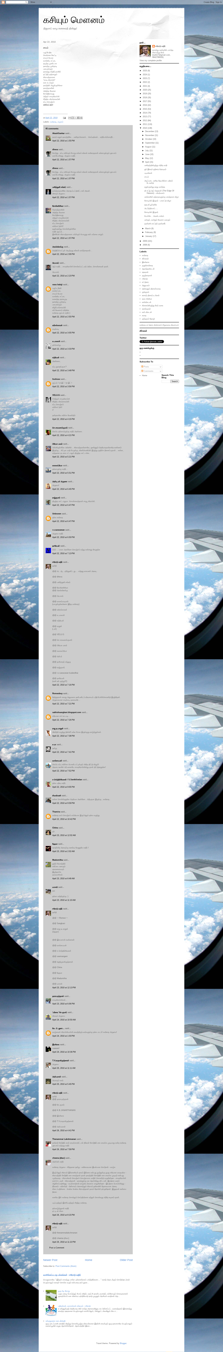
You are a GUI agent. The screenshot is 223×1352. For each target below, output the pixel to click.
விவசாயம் (175, 325)
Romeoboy (57, 693)
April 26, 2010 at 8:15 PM (63, 1215)
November (150, 135)
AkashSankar (58, 133)
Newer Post (50, 1260)
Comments (148, 371)
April (147, 162)
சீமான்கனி (56, 795)
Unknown (56, 514)
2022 (145, 82)
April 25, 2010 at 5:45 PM (63, 1084)
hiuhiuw (56, 379)
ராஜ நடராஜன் (57, 728)
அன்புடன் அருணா (59, 481)
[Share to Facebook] (78, 117)
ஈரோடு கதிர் (57, 562)
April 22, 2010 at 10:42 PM (64, 819)
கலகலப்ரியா (57, 465)
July (147, 150)
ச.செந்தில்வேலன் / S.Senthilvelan (67, 779)
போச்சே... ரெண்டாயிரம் (154, 216)
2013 (145, 116)
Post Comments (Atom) (66, 1266)
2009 (145, 241)
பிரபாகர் (55, 263)
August (148, 147)
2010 (145, 128)
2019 (145, 93)
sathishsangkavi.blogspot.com (66, 712)
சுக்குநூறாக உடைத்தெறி (55, 1321)
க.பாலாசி (56, 341)
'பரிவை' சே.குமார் (59, 1012)
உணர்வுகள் (146, 309)
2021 (145, 86)
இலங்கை (145, 262)
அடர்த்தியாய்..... (151, 208)
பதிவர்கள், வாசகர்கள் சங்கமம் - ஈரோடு (74, 1306)
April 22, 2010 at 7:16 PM (63, 685)
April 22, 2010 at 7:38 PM (63, 736)
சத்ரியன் (55, 357)
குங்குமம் (145, 292)
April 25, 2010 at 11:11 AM (63, 1068)
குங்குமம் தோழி (148, 319)
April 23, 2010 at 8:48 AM (63, 878)
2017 (145, 101)
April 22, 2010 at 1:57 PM (63, 159)
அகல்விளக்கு (57, 247)
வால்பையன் (57, 761)
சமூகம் (60, 122)
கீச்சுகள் (145, 259)
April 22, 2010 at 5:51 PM (63, 473)
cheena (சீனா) (58, 1158)
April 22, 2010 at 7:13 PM (63, 553)
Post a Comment (56, 1248)
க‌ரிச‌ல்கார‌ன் (57, 325)
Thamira (56, 812)
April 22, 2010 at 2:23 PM (63, 276)
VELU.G (56, 395)
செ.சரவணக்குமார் (60, 428)
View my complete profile (151, 60)
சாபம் (146, 177)
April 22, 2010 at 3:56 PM (63, 386)
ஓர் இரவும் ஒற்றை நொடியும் (155, 169)
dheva (55, 149)
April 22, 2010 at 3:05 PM (63, 333)
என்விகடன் (146, 302)
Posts (146, 367)
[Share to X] (75, 117)
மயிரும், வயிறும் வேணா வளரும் (157, 220)
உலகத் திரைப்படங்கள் (150, 295)
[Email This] (69, 117)
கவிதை (53, 122)
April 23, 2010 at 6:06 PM (63, 1004)
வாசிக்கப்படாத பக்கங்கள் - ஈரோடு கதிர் (62, 1275)
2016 (145, 105)
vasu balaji (57, 284)
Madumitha (57, 860)
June (147, 154)
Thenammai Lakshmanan (64, 1139)
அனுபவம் (146, 285)
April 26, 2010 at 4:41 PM (63, 1130)
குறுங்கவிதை (147, 265)
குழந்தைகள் (147, 275)
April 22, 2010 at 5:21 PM (63, 457)
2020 (145, 90)
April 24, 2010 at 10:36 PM (64, 1052)
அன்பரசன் (56, 1077)
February (149, 232)
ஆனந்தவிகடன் (148, 269)
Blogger (123, 1343)
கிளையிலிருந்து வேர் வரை (152, 305)
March (148, 228)
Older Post (126, 1260)
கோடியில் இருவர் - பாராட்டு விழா (157, 201)
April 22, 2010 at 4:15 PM (63, 419)
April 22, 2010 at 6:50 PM (63, 537)
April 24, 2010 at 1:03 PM (63, 1036)
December (150, 131)
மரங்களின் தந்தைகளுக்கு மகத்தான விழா (161, 197)
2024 (145, 74)
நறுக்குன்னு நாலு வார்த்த (154, 187)
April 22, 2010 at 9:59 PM (63, 803)
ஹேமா (55, 844)
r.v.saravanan (58, 530)
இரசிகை (55, 1044)
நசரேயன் (56, 546)
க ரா (54, 744)
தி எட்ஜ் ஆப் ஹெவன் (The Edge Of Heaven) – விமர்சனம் (159, 192)
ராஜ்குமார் (56, 498)
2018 (145, 97)
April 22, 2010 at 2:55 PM (63, 317)
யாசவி (55, 887)
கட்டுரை (145, 282)
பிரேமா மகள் (57, 444)
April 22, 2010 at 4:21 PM (63, 435)
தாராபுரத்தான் (58, 996)
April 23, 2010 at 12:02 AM (64, 835)
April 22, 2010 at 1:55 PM (63, 141)
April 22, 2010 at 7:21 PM (63, 704)
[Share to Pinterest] (81, 117)
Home (88, 1260)
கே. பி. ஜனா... (58, 1028)
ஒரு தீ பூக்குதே (150, 204)
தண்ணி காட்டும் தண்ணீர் (155, 224)
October (149, 139)
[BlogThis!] (72, 117)
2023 (145, 78)
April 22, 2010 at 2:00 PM (63, 254)
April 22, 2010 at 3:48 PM (63, 370)
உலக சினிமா (147, 299)
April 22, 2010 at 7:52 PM (63, 771)
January (149, 236)
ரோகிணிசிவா (58, 206)
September (150, 143)
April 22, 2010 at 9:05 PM (63, 787)
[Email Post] (64, 118)
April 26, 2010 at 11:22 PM (64, 1242)
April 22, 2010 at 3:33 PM (63, 349)
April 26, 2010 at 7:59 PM (63, 1149)
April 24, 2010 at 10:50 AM (64, 1020)
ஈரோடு (145, 279)
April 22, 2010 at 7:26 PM (63, 720)
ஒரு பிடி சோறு (64, 1291)
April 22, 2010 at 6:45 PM (63, 489)
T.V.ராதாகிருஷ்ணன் (60, 1060)
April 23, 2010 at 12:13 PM (64, 987)
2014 (145, 113)
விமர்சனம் (158, 325)
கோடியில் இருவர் (151, 212)
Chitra (55, 828)
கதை (144, 315)
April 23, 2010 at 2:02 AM (63, 851)
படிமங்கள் (148, 173)
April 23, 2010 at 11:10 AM (64, 900)
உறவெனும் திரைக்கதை (151, 289)
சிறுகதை (166, 325)
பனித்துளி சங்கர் (59, 187)
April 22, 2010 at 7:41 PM (63, 752)
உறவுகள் (145, 272)
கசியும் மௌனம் (74, 20)
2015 (145, 109)
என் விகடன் (147, 312)
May (147, 158)
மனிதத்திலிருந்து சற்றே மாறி (155, 165)
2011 (145, 124)
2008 (145, 245)
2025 (145, 70)
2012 (145, 120)
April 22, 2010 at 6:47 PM (63, 505)
